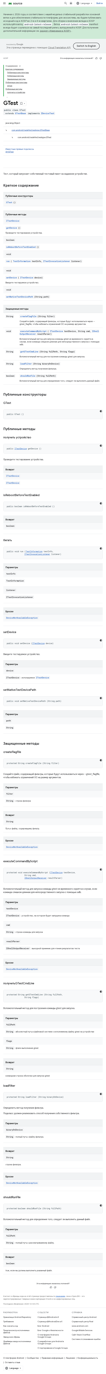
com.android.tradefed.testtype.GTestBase (31, 130)
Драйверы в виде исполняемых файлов (17, 1342)
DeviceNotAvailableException (22, 618)
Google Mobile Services (82, 1330)
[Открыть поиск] (65, 3)
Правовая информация (52, 1358)
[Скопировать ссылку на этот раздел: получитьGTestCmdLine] (37, 983)
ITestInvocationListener (56, 261)
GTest (9, 202)
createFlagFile (28, 316)
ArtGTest (10, 152)
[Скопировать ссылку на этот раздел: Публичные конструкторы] (49, 394)
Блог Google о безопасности (50, 1330)
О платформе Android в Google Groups (48, 1335)
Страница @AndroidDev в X (50, 1321)
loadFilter (26, 363)
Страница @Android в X (48, 1317)
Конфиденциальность (88, 1358)
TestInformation (22, 261)
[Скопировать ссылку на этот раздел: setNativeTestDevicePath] (39, 690)
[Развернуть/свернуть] (20, 66)
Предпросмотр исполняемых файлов (16, 1331)
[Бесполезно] (101, 58)
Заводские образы (11, 1337)
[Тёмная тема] (101, 411)
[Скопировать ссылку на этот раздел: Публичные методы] (38, 429)
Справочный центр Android (84, 1317)
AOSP (5, 58)
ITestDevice (12, 221)
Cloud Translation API (59, 47)
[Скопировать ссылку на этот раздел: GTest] (14, 403)
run (8, 261)
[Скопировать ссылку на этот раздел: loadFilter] (18, 1086)
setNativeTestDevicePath (19, 296)
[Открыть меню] (4, 3)
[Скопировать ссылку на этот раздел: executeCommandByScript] (41, 861)
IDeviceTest (47, 113)
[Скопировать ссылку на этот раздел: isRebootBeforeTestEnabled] (43, 495)
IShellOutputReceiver (35, 878)
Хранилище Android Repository (17, 1317)
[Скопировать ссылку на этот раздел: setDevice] (19, 632)
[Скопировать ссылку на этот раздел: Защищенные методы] (43, 743)
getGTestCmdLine (29, 351)
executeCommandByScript (33, 331)
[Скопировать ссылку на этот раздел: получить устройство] (34, 437)
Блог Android (43, 1326)
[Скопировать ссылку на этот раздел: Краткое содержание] (42, 185)
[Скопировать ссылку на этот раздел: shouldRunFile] (24, 1197)
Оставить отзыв (12, 1362)
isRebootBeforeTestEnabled (21, 247)
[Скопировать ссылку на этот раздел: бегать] (15, 540)
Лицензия (70, 1358)
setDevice (11, 277)
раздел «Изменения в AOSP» (55, 31)
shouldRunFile (27, 376)
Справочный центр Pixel (82, 1321)
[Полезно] (96, 58)
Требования (8, 1321)
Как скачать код (10, 1326)
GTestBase (20, 113)
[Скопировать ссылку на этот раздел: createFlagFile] (24, 752)
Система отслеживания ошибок (86, 1339)
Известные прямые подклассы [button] (20, 150)
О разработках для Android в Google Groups (51, 1342)
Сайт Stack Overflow (81, 1334)
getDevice (11, 228)
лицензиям (60, 1296)
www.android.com (80, 1326)
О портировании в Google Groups (53, 1348)
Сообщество (33, 1358)
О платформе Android (13, 1358)
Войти (99, 3)
